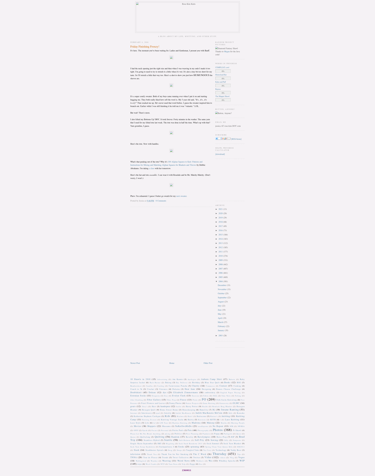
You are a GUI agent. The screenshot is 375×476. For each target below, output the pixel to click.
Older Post (208, 363)
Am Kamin (177, 379)
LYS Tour (164, 423)
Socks (181, 446)
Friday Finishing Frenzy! (144, 46)
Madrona (196, 422)
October (221, 293)
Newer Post (135, 363)
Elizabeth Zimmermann (185, 392)
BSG (239, 382)
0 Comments (161, 200)
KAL (231, 413)
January (221, 330)
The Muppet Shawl (222, 96)
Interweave (147, 413)
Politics (178, 433)
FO (204, 399)
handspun (165, 406)
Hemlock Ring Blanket (222, 406)
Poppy (217, 433)
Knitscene (201, 416)
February (222, 326)
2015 (221, 234)
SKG (159, 443)
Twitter (196, 457)
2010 (221, 255)
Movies (137, 426)
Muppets (151, 426)
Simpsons (237, 440)
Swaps (179, 450)
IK (213, 409)
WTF (163, 464)
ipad (158, 413)
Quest (238, 434)
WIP (242, 460)
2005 (221, 277)
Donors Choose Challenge (228, 389)
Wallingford (141, 461)
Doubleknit (136, 392)
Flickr (195, 400)
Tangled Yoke (192, 450)
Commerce (210, 386)
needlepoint (203, 426)
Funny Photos (175, 403)
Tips (239, 454)
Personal (164, 430)
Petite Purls (178, 430)
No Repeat (218, 426)
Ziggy (192, 464)
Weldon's (200, 461)
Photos (218, 429)
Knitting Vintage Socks (172, 419)
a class (152, 168)
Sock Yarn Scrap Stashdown (142, 447)
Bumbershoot (136, 386)
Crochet (150, 389)
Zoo (200, 464)
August (221, 301)
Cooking (237, 386)
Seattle (168, 440)
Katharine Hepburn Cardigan (147, 416)
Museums (166, 426)
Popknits (206, 434)
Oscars (154, 430)
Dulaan (152, 392)
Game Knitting (209, 403)
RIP (233, 437)
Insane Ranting (230, 409)
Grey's (145, 406)
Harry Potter (192, 406)
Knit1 (190, 416)
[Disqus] (171, 246)
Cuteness (163, 389)
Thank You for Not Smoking (175, 454)
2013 (221, 243)
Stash (136, 450)
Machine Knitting (180, 423)
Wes (211, 460)
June (220, 309)
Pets (190, 430)
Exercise (195, 396)
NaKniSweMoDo (183, 426)
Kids (167, 416)
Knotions (202, 420)
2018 (221, 221)
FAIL (215, 396)
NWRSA (241, 426)
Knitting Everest (149, 420)
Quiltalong (145, 437)
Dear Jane (190, 389)
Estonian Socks (138, 395)
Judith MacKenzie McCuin (209, 412)
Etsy (166, 396)
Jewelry (168, 413)
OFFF (136, 430)
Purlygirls (228, 434)
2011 (221, 251)
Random (175, 436)
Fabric (206, 396)
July (220, 305)
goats (133, 406)
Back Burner (155, 382)
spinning (194, 446)
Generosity (224, 403)
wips (139, 464)
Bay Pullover (182, 382)
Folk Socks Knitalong (227, 400)
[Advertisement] (224, 179)
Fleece (183, 399)
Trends (165, 457)
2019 (221, 217)
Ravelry (189, 437)
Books (227, 382)
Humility (204, 410)
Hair (154, 406)
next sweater (181, 196)
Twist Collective (181, 457)
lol (154, 423)
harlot (178, 406)
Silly (226, 440)
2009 (221, 260)
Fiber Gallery (154, 399)
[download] (220, 154)
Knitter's (214, 416)
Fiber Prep (171, 400)
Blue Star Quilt (212, 382)
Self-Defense (184, 440)
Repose (218, 89)
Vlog (232, 457)
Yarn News (173, 464)
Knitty (191, 419)
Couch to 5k (136, 389)
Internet (133, 413)
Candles (149, 386)
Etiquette (156, 396)
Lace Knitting (232, 419)
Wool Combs (151, 464)
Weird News (183, 460)
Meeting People (238, 423)
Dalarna (176, 389)
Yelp (184, 464)
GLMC (236, 403)
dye (164, 392)
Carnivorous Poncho (178, 386)
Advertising (162, 379)
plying (168, 434)
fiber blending (136, 400)
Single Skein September (141, 443)
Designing (206, 389)
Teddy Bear (236, 450)
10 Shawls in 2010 (140, 379)
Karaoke (241, 413)
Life (147, 423)
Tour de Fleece (150, 457)
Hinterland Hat (221, 74)
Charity (196, 385)
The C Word (199, 454)
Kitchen (180, 416)
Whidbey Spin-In (227, 461)
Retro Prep (222, 437)
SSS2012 (241, 447)
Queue (133, 437)
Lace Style (135, 423)
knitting (226, 416)
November (222, 289)
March (221, 322)
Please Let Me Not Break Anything (145, 434)
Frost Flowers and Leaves (153, 403)
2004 (221, 281)
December (222, 285)
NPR (231, 426)
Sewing (214, 440)
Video (207, 457)
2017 (221, 226)
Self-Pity (199, 440)
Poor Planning (192, 434)
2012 (221, 247)
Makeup (211, 422)
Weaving (166, 460)
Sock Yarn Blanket (232, 443)
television (135, 454)
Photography (203, 430)
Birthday (196, 382)
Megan (227, 51)
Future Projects (192, 403)
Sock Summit (213, 443)
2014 (221, 238)
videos (222, 457)
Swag (170, 450)
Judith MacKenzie (183, 413)
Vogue (241, 457)
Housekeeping (188, 410)
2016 (221, 230)
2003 (221, 335)
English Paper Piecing (230, 392)
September (222, 297)
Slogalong (170, 443)
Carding (160, 386)
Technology (221, 450)
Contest (223, 385)
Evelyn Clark (179, 395)
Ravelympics (204, 436)
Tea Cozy (207, 450)
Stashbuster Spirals (154, 450)
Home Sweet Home (169, 410)
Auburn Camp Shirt (211, 379)
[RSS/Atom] (236, 139)
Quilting (160, 436)
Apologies (192, 379)
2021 (221, 209)
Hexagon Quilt (149, 410)
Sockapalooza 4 (166, 446)
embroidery (210, 392)
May (220, 313)
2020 (221, 213)
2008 (221, 264)
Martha (224, 423)
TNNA (133, 457)
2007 (221, 268)
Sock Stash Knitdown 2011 (190, 443)
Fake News (226, 396)
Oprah (145, 430)
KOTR (213, 419)
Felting (238, 396)
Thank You (152, 454)
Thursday (219, 453)
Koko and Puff (220, 82)
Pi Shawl (237, 430)
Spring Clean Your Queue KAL (219, 447)
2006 (221, 272)
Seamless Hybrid (152, 440)
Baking (168, 382)
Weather (154, 461)
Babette (232, 379)
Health (205, 406)
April (220, 318)
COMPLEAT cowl (222, 67)
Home (171, 363)
